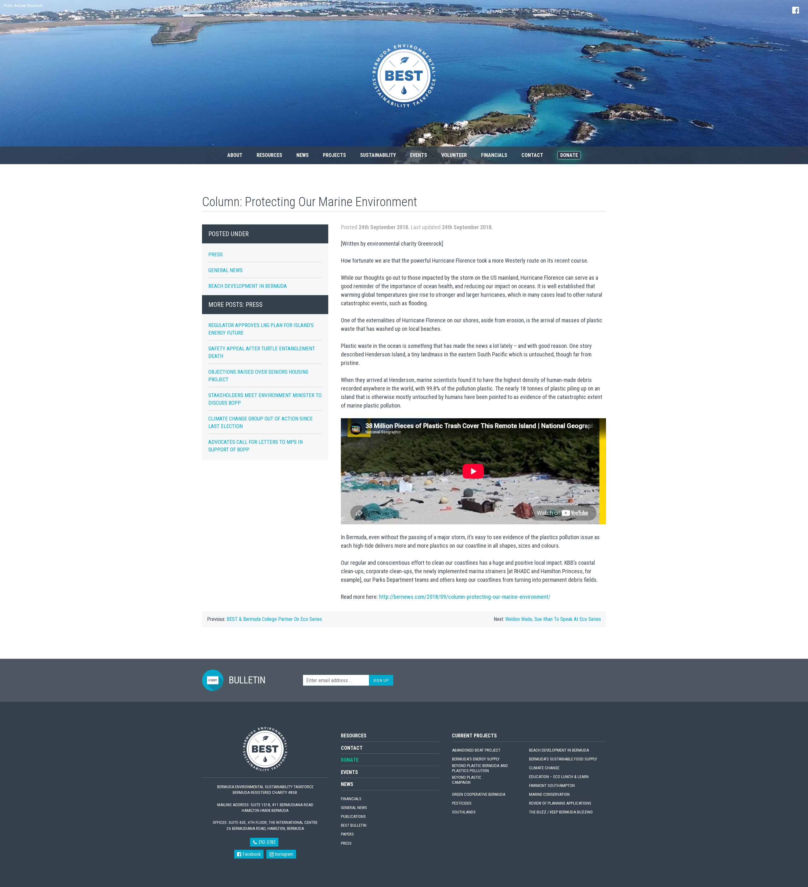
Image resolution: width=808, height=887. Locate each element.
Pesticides (462, 803)
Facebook (251, 854)
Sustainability (378, 155)
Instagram (283, 854)
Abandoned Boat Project (476, 750)
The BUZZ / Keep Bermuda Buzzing (561, 812)
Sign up (381, 680)
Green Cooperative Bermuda (478, 794)
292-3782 (267, 842)
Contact (532, 155)
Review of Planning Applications (560, 803)
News (302, 155)
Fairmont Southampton (552, 785)
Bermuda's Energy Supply (476, 759)
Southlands (464, 812)
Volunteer (454, 155)
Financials (494, 155)
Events (418, 155)
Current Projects (474, 736)
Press (215, 254)
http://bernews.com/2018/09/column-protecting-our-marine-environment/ (464, 596)
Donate (569, 155)
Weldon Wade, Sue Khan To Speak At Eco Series (553, 619)
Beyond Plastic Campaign (466, 780)
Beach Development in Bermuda (247, 286)
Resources (269, 155)
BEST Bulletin (353, 825)
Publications (353, 816)
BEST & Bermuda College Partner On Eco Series (274, 619)
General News (225, 270)
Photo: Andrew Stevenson (23, 5)
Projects (334, 155)
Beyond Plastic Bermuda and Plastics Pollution (480, 768)
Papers (347, 834)
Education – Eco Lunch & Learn (559, 776)
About (234, 155)
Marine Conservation (549, 794)
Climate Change (544, 767)
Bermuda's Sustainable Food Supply (563, 759)
